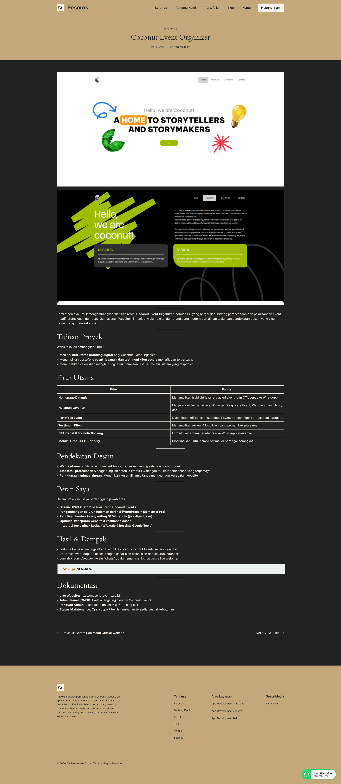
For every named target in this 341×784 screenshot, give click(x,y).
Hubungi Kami (271, 7)
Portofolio (171, 28)
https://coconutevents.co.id (100, 595)
